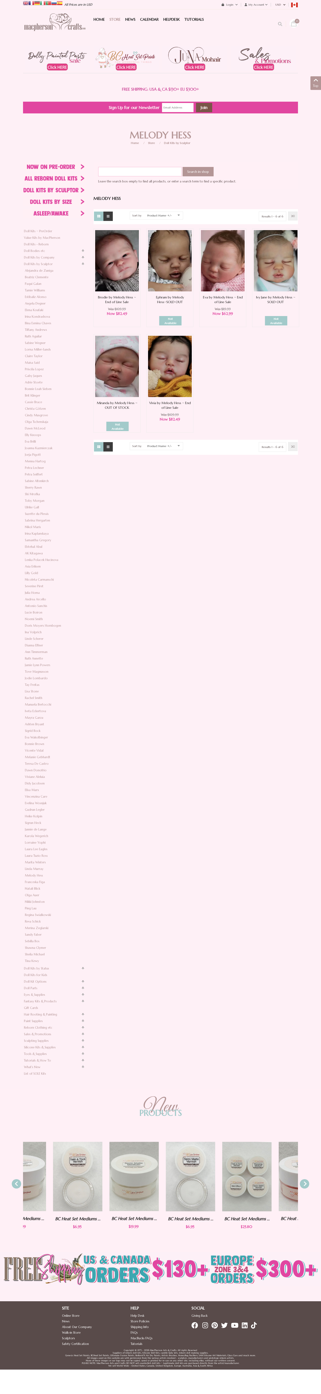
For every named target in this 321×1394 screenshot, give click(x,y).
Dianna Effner (34, 645)
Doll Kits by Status (36, 968)
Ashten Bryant (34, 724)
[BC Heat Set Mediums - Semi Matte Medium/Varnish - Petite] (160, 1176)
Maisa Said (32, 363)
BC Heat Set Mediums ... (47, 1218)
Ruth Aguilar (33, 336)
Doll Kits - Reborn (36, 244)
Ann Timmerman (36, 652)
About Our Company (77, 1327)
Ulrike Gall (32, 507)
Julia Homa (32, 593)
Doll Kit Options (35, 982)
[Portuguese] (48, 3)
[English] (26, 3)
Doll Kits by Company (39, 257)
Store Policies (140, 1321)
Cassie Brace (33, 402)
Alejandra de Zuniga (39, 271)
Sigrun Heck (33, 823)
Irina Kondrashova (37, 317)
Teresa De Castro (37, 764)
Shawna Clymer (35, 948)
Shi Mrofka (32, 494)
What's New (32, 1067)
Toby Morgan (34, 501)
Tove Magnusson (36, 672)
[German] (37, 3)
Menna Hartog (35, 461)
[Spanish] (60, 3)
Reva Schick (33, 921)
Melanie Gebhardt (37, 757)
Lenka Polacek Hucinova (41, 560)
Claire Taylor (34, 356)
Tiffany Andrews (36, 330)
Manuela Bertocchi (38, 705)
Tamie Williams (35, 290)
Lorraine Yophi (35, 843)
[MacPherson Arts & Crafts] (54, 27)
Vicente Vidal (34, 751)
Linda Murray (34, 869)
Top (315, 86)
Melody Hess (34, 875)
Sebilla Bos (32, 941)
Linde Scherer (34, 639)
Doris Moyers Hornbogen (43, 626)
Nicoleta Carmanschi (39, 580)
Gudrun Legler (35, 810)
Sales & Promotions (37, 1034)
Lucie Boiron (33, 612)
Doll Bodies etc (34, 251)
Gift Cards (31, 1008)
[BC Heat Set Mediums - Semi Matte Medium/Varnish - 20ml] (104, 1176)
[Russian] (54, 3)
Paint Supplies (33, 1021)
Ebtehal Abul (33, 547)
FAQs (134, 1333)
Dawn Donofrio (36, 770)
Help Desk (137, 1316)
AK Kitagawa (34, 553)
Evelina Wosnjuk (36, 803)
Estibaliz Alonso (36, 297)
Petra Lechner (34, 468)
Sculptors (68, 1338)
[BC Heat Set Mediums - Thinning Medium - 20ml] (273, 1176)
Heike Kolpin (33, 816)
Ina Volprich (33, 632)
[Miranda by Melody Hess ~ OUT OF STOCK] (117, 366)
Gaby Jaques (33, 376)
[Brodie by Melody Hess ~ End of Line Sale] (117, 261)
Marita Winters (35, 862)
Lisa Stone (32, 691)
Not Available (170, 321)
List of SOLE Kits (35, 1074)
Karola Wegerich (36, 836)
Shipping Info (140, 1327)
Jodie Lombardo (36, 678)
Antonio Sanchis (36, 606)
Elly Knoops (33, 435)
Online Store (70, 1316)
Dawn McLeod (35, 428)
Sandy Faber (33, 935)
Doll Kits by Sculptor (177, 143)
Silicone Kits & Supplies (40, 1047)
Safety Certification (75, 1344)
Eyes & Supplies (34, 995)
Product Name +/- (159, 215)
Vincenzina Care (36, 797)
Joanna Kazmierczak (38, 448)
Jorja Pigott (33, 455)
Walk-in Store (71, 1333)
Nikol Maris (33, 527)
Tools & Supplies (35, 1054)
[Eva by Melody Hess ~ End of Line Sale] (223, 261)
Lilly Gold (31, 573)
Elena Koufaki (34, 310)
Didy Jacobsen (35, 783)
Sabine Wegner (35, 343)
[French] (31, 3)
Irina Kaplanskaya (37, 534)
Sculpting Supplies (36, 1041)
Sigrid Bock (32, 731)
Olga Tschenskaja (36, 422)
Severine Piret (34, 586)
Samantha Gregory (38, 540)
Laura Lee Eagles (36, 849)
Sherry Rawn (33, 488)
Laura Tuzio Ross (36, 856)
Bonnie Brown (34, 744)
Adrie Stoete (34, 382)
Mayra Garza (34, 718)
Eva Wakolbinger (36, 737)
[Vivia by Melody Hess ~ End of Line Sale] (170, 366)
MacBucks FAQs (142, 1338)
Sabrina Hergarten (37, 520)
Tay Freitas (32, 685)
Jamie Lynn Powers (37, 665)
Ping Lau (30, 908)
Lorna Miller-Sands (38, 349)
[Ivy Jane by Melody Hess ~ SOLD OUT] (276, 261)
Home (135, 143)
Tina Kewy (32, 961)
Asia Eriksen (33, 566)
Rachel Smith (33, 698)
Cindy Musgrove (36, 415)
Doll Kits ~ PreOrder (38, 231)
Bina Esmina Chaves (38, 323)
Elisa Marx (32, 790)
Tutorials (136, 1344)
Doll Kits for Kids (35, 975)
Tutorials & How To (37, 1060)
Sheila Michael (35, 954)
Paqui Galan (33, 284)
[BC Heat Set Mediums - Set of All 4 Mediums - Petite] (217, 1176)
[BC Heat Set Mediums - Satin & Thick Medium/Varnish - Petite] (47, 1176)
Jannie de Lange (36, 829)
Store (151, 143)
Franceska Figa (35, 882)
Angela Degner (35, 303)
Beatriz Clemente (36, 277)
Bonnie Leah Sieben (38, 389)
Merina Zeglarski (36, 928)
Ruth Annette (34, 658)
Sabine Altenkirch (37, 481)
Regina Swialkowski (38, 915)
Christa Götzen (35, 409)
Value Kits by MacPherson (42, 238)
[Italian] (43, 3)
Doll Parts (30, 988)
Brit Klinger (32, 396)
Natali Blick (32, 889)
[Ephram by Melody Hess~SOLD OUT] (170, 261)
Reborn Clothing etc (38, 1028)
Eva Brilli (30, 442)
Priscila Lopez (34, 369)
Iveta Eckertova (35, 711)
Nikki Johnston (35, 902)
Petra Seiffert (34, 474)
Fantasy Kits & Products (40, 1001)
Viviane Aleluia (35, 777)
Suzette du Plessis (37, 514)
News (66, 1321)
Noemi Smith (34, 619)
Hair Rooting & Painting (40, 1014)
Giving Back (199, 1316)
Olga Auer (32, 895)
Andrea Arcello (35, 599)
